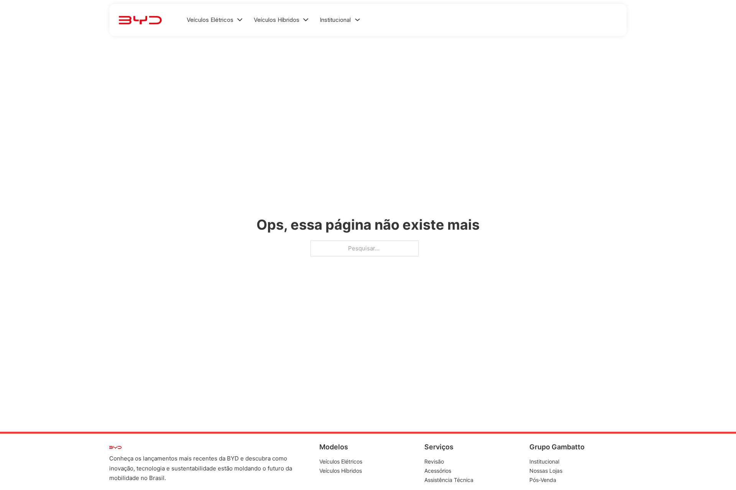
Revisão (434, 461)
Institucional (544, 461)
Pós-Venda (542, 480)
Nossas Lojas (545, 470)
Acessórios (437, 470)
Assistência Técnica (448, 480)
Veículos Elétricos (340, 461)
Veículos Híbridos (340, 470)
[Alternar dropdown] (357, 20)
